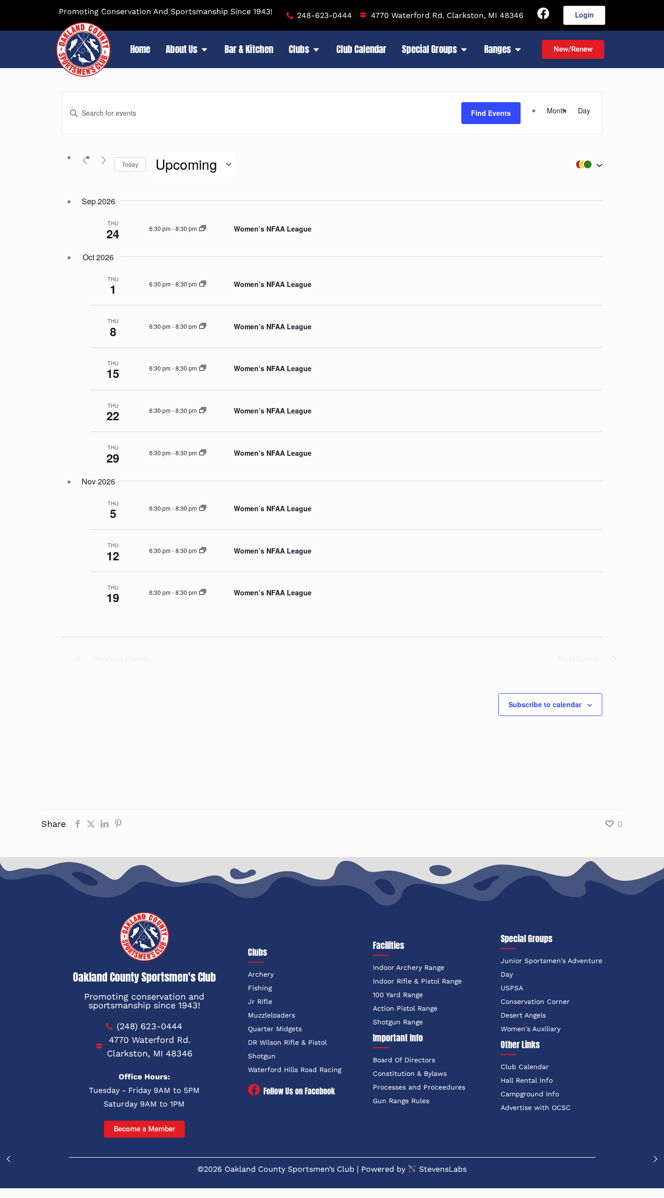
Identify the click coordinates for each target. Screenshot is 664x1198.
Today (130, 164)
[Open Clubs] (316, 49)
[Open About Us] (204, 49)
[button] (586, 164)
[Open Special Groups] (464, 49)
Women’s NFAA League (273, 228)
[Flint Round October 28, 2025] (655, 1159)
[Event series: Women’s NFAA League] (202, 228)
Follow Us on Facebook (299, 1091)
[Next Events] (101, 160)
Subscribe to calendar (544, 704)
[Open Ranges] (518, 49)
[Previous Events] (82, 160)
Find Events (491, 113)
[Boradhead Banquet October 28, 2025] (8, 1159)
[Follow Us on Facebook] (254, 1091)
